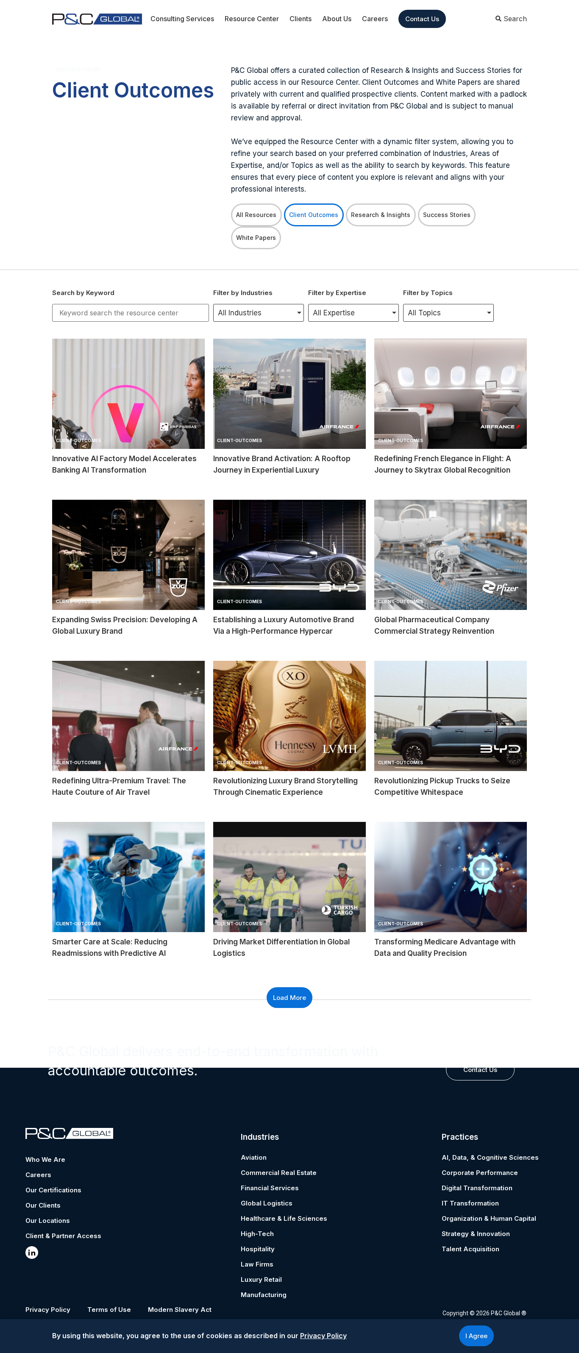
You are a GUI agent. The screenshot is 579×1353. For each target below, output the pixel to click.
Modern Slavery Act (180, 1310)
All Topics (424, 313)
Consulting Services (182, 18)
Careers (375, 18)
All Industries (240, 313)
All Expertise (334, 313)
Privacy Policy (47, 1310)
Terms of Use (109, 1310)
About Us (336, 18)
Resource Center (252, 18)
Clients (301, 18)
